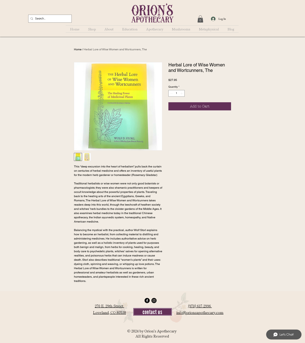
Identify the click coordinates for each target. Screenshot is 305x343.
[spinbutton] (176, 93)
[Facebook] (147, 300)
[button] (200, 19)
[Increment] (182, 93)
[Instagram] (154, 300)
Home (78, 49)
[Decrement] (171, 93)
